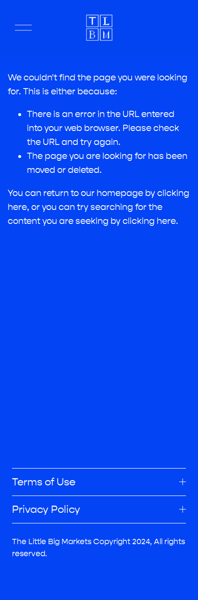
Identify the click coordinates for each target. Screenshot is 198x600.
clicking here (149, 221)
